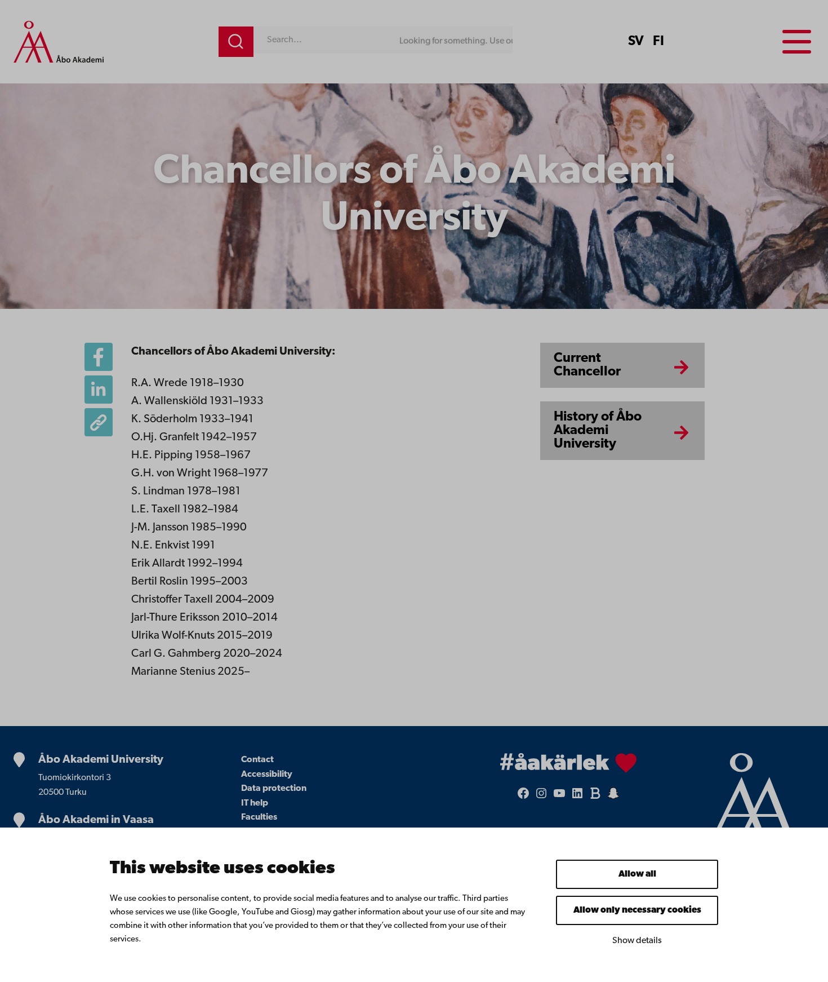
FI (658, 41)
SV (636, 41)
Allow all (637, 874)
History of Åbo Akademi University (598, 430)
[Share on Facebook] (98, 357)
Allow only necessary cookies (637, 910)
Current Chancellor (587, 365)
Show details (637, 940)
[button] (98, 422)
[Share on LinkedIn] (98, 389)
